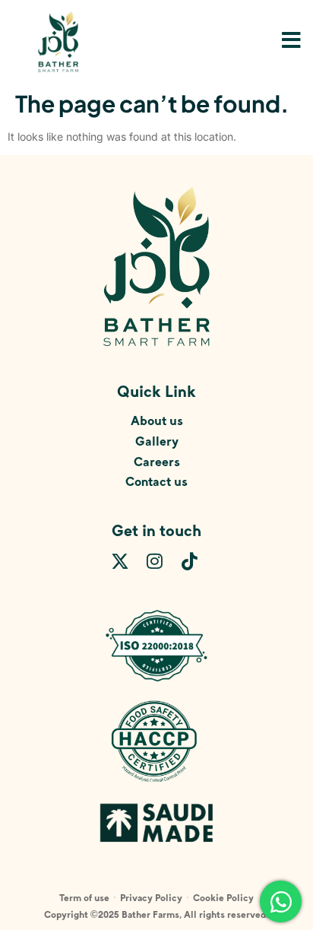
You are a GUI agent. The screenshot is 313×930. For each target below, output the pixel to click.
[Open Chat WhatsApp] (281, 901)
